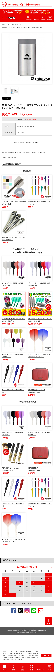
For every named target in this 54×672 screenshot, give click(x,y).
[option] (27, 58)
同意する (46, 655)
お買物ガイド (19, 632)
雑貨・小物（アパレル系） (15, 24)
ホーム (3, 24)
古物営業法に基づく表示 (31, 632)
